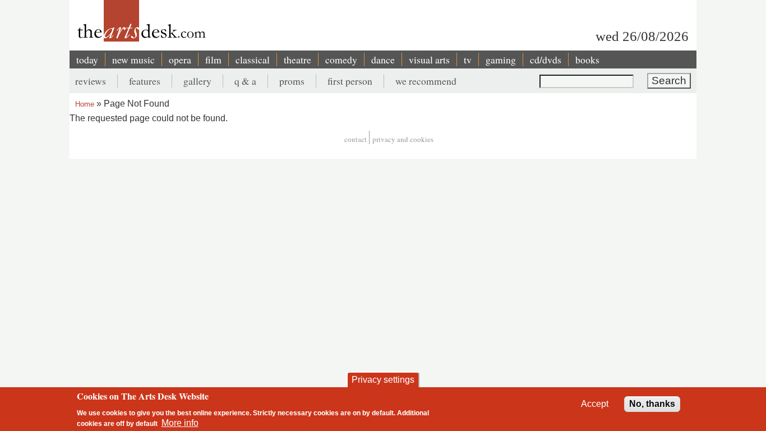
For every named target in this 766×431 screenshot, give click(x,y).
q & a (245, 81)
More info (180, 423)
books (587, 59)
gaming (501, 59)
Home (84, 104)
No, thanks (652, 404)
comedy (341, 59)
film (213, 59)
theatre (297, 59)
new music (133, 59)
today (87, 59)
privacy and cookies (402, 139)
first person (349, 81)
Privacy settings (383, 379)
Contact (355, 139)
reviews (90, 81)
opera (180, 59)
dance (383, 59)
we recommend (425, 81)
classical (253, 59)
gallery (197, 81)
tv (468, 59)
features (144, 81)
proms (291, 81)
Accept (594, 404)
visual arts (429, 59)
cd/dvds (545, 59)
